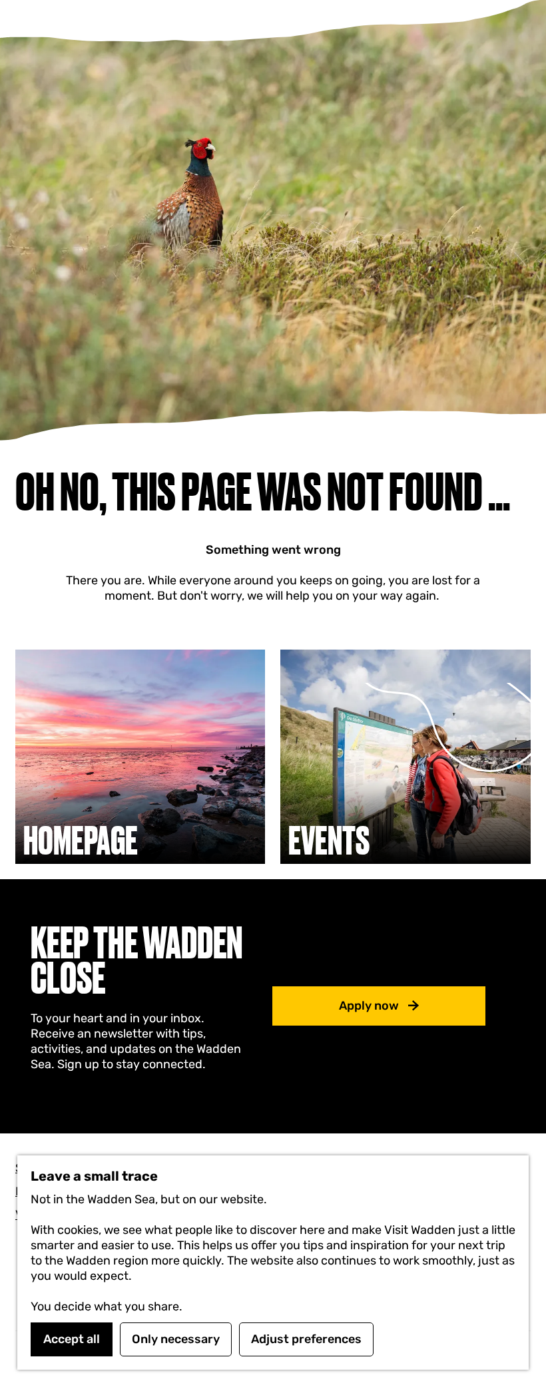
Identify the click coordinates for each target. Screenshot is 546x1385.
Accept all (71, 1339)
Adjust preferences (306, 1339)
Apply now (369, 1005)
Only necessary (176, 1339)
